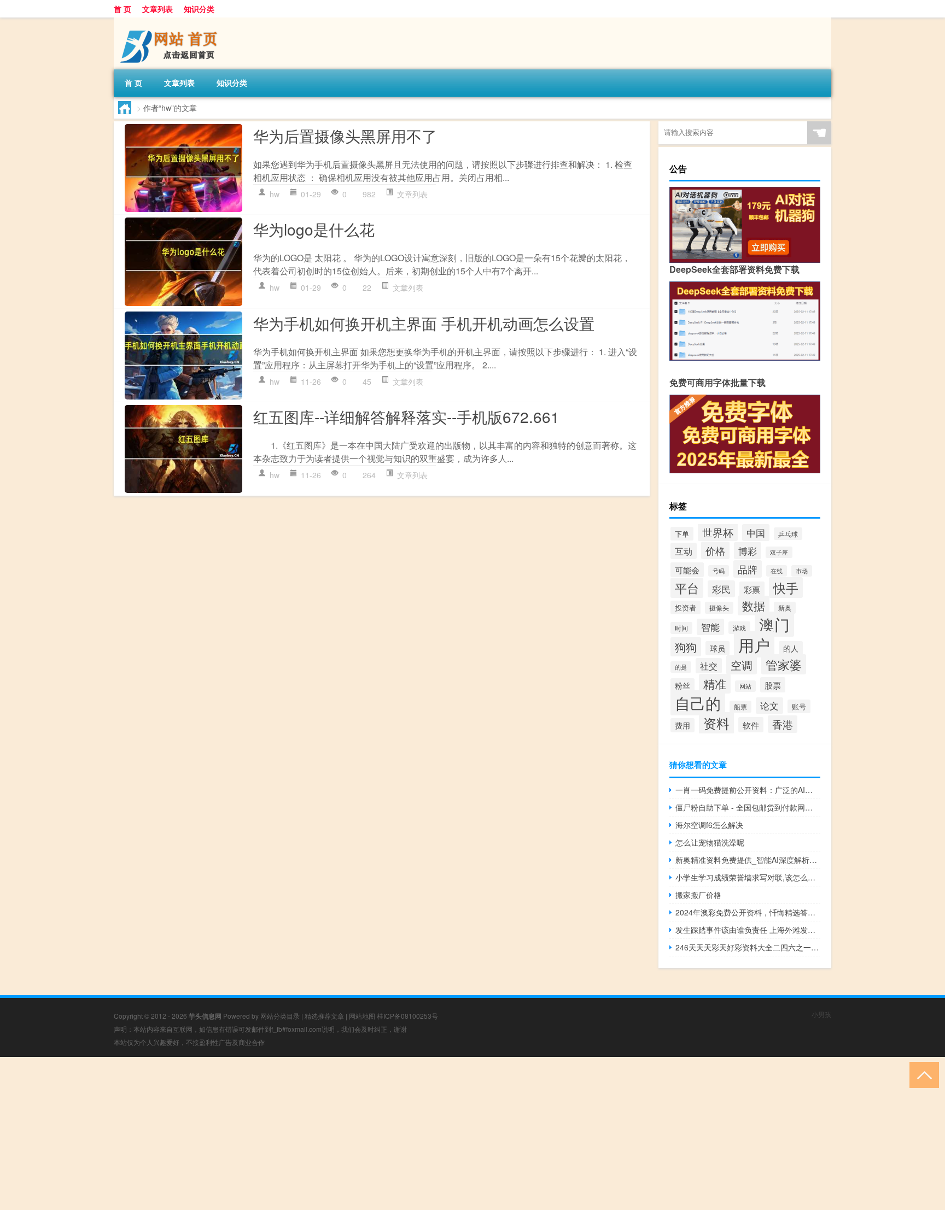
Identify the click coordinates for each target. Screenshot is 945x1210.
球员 (717, 648)
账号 (799, 706)
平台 (687, 587)
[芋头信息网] (171, 21)
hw (274, 194)
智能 (710, 626)
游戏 (739, 627)
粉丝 (682, 685)
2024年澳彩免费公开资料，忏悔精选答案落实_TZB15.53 (747, 912)
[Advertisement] (328, 1133)
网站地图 (362, 1015)
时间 (681, 628)
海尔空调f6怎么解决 (709, 824)
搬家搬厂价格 (698, 894)
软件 (751, 725)
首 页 (122, 8)
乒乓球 (788, 533)
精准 (714, 684)
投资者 (685, 607)
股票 (773, 685)
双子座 (779, 552)
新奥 (784, 607)
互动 (683, 550)
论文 (769, 705)
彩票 (752, 589)
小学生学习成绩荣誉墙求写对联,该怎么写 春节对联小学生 (747, 877)
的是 (681, 667)
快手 (785, 587)
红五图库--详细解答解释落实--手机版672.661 (406, 416)
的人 (790, 648)
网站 (745, 686)
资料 (716, 723)
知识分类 (199, 8)
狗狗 (686, 647)
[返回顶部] (921, 1074)
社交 (709, 666)
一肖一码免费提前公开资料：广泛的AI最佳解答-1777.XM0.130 (747, 789)
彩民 (721, 589)
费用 (682, 725)
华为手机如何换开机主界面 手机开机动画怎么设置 (423, 323)
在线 (777, 571)
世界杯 (717, 532)
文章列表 (157, 8)
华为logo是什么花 (314, 229)
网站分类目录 (280, 1015)
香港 (782, 724)
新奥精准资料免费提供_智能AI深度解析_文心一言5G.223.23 (747, 859)
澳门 (774, 624)
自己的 (698, 703)
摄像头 (719, 607)
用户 (754, 644)
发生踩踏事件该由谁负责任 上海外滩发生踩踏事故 (747, 929)
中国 (755, 532)
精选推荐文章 (324, 1015)
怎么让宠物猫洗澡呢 (709, 842)
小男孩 (821, 1014)
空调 (741, 665)
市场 (802, 571)
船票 (740, 706)
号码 (719, 571)
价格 (715, 550)
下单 (682, 533)
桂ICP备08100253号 (407, 1015)
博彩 (747, 550)
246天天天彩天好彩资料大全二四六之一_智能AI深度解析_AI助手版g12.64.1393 (747, 947)
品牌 (747, 569)
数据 (753, 605)
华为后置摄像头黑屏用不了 (345, 135)
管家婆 (784, 664)
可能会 (687, 569)
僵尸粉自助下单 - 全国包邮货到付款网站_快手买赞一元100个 (747, 807)
